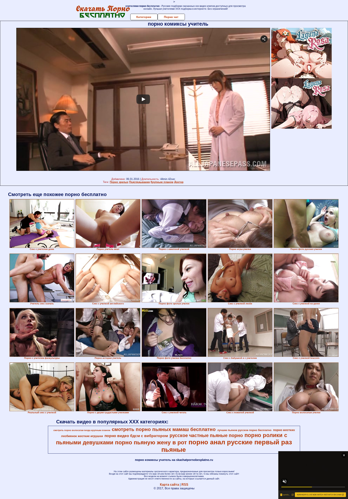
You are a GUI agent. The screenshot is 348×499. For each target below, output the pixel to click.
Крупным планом (162, 182)
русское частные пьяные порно (206, 435)
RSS (184, 484)
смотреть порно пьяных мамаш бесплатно (164, 429)
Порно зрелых (119, 182)
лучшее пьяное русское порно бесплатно (244, 430)
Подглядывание (139, 182)
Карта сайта (169, 484)
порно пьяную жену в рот (151, 442)
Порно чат (171, 17)
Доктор (178, 182)
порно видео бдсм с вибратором (136, 436)
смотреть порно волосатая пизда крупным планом (81, 430)
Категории (143, 17)
